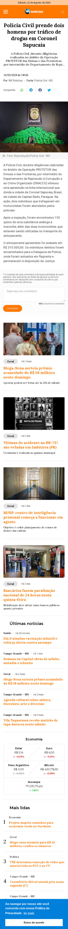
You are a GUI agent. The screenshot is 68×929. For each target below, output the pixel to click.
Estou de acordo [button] (34, 922)
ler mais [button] (29, 913)
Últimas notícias (26, 623)
